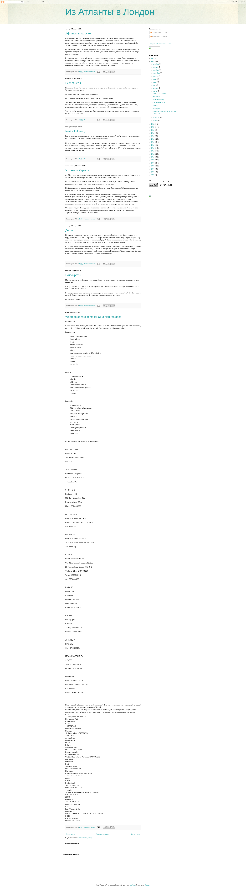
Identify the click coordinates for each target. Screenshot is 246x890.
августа (155, 76)
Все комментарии (158, 37)
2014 (153, 145)
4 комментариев (89, 219)
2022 (153, 61)
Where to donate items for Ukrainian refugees (93, 316)
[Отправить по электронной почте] (104, 72)
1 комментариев (89, 159)
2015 (153, 142)
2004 (153, 175)
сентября (156, 73)
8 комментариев (89, 305)
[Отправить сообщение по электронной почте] (98, 71)
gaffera (132, 885)
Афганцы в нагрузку (78, 33)
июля (155, 79)
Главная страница (102, 834)
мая (154, 85)
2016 (153, 139)
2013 (153, 148)
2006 (153, 169)
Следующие (70, 834)
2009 (153, 160)
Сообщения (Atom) (85, 838)
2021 (153, 124)
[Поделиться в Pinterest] (113, 72)
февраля (156, 117)
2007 (153, 166)
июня (155, 82)
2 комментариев (89, 827)
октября (156, 70)
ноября (155, 67)
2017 (153, 136)
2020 (153, 127)
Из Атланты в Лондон (109, 12)
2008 (153, 163)
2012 (153, 151)
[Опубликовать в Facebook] (111, 72)
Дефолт (70, 230)
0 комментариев (89, 71)
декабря (156, 64)
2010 (153, 157)
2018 (153, 133)
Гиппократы (73, 275)
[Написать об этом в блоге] (106, 72)
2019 (153, 130)
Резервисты (73, 83)
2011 (153, 154)
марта (155, 91)
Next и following (75, 131)
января (155, 120)
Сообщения (156, 33)
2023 (153, 58)
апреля (155, 88)
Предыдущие (135, 834)
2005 (153, 172)
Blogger (147, 885)
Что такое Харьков (77, 170)
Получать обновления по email (160, 44)
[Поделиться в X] (109, 72)
